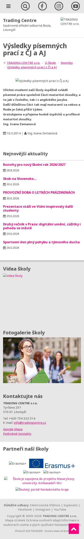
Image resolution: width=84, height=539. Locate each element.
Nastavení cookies (67, 525)
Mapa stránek (15, 520)
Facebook (25, 509)
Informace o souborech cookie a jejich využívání (41, 522)
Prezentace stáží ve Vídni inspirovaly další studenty (38, 208)
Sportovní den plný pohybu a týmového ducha (41, 242)
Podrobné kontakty (17, 433)
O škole (50, 63)
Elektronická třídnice (45, 505)
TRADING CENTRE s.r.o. (23, 63)
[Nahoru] (74, 529)
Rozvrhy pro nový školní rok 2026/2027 (34, 164)
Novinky (67, 63)
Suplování (70, 505)
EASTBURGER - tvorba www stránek (48, 531)
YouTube (60, 509)
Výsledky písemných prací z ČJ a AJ (32, 67)
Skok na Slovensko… (20, 178)
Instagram (42, 509)
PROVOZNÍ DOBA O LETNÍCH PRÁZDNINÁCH (39, 192)
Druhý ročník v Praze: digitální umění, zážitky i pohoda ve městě (42, 226)
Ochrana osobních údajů (43, 520)
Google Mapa (12, 429)
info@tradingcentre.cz (30, 423)
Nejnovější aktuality (25, 153)
